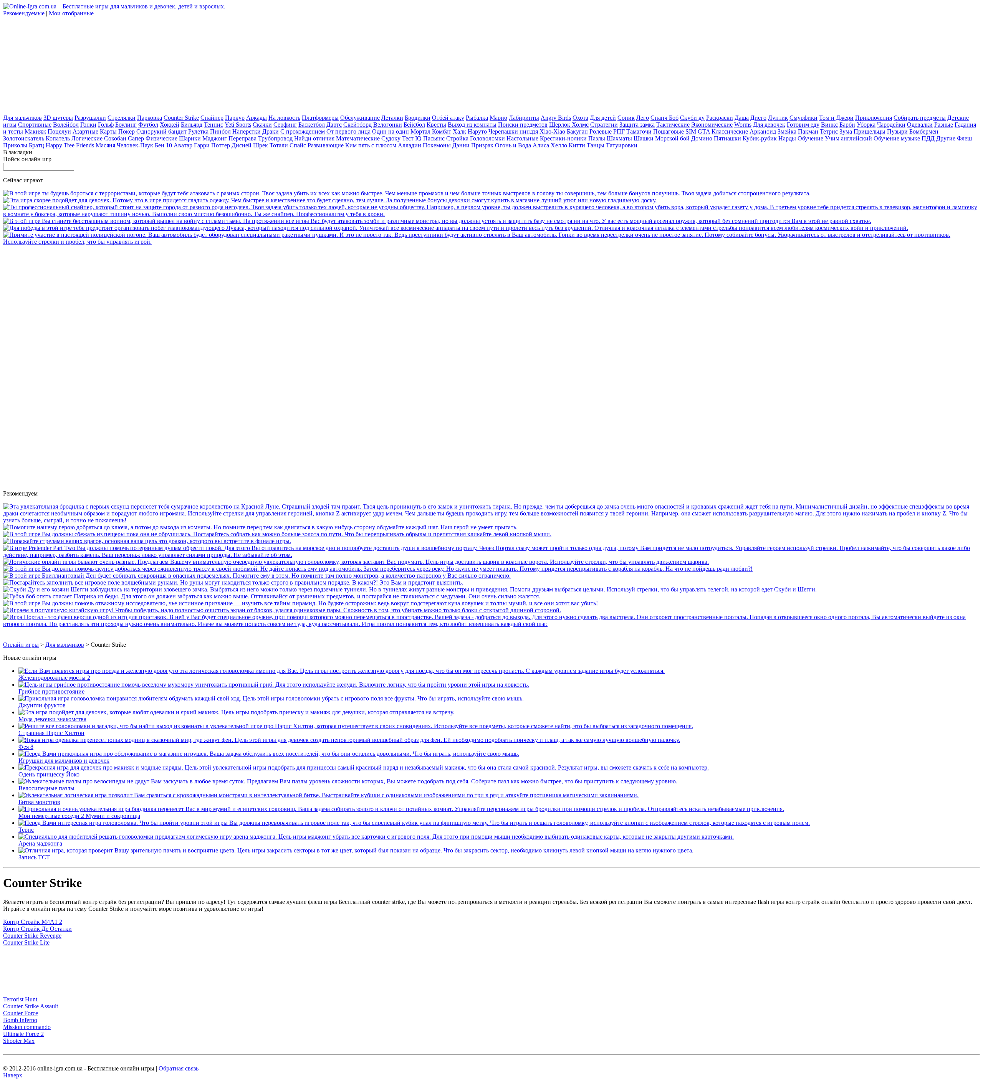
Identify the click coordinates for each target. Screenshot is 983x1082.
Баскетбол (311, 124)
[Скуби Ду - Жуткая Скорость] (410, 589)
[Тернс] (414, 822)
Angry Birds (556, 117)
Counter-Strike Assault (30, 1006)
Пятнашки (727, 138)
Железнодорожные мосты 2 (54, 677)
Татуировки (621, 145)
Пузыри (897, 131)
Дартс (334, 124)
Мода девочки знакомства (52, 719)
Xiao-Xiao (552, 131)
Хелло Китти (568, 145)
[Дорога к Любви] (378, 568)
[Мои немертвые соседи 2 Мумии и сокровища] (401, 809)
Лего (642, 117)
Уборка (866, 124)
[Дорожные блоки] (356, 561)
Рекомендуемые (24, 13)
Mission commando (27, 1027)
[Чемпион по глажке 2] (330, 200)
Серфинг (285, 124)
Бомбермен (923, 131)
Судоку (390, 138)
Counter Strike (181, 117)
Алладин (409, 145)
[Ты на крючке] (271, 596)
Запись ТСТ (34, 857)
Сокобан (115, 138)
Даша (742, 117)
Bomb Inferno (20, 1020)
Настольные (522, 138)
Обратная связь (179, 1068)
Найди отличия (314, 138)
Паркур (235, 117)
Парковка (149, 117)
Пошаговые (668, 131)
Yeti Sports (238, 124)
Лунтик (778, 117)
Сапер (136, 138)
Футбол (148, 124)
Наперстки (246, 131)
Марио (498, 117)
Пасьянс (434, 138)
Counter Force (20, 1013)
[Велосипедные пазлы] (347, 781)
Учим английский (848, 138)
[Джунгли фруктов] (271, 698)
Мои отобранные (71, 13)
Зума (845, 131)
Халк (459, 131)
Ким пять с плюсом (370, 145)
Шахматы (619, 138)
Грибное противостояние (51, 691)
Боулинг (126, 124)
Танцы (595, 145)
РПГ (619, 131)
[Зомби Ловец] (437, 221)
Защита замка (637, 124)
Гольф (106, 124)
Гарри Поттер (212, 145)
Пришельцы (869, 131)
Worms (742, 124)
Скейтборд (357, 124)
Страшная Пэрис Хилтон (51, 733)
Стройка (457, 138)
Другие (945, 138)
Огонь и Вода (513, 145)
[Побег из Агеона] (455, 228)
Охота (580, 117)
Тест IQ (412, 138)
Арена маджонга (40, 843)
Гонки (88, 124)
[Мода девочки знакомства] (236, 712)
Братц (36, 145)
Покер (126, 131)
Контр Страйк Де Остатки (37, 928)
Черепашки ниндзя (513, 131)
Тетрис (829, 131)
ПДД (928, 138)
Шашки (644, 138)
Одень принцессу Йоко (48, 774)
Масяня (105, 145)
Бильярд (191, 124)
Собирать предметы (920, 117)
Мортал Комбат (430, 131)
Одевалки (920, 124)
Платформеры (320, 117)
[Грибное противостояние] (273, 684)
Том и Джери (836, 117)
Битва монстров (39, 802)
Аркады (256, 117)
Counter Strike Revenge (32, 935)
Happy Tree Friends (70, 145)
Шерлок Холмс (569, 124)
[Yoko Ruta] (260, 527)
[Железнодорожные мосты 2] (341, 670)
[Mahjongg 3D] (282, 610)
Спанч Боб (664, 117)
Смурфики (803, 117)
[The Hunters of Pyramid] (300, 603)
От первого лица (348, 131)
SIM (690, 131)
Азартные (85, 131)
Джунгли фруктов (42, 705)
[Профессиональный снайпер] (491, 214)
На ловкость (284, 117)
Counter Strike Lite (26, 942)
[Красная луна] (491, 520)
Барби (847, 124)
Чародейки (891, 124)
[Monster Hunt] (147, 541)
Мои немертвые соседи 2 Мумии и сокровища (79, 816)
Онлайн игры (21, 644)
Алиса (541, 145)
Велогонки (387, 124)
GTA (704, 131)
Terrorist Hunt (20, 999)
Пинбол (220, 131)
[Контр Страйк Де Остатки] (407, 193)
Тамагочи (639, 131)
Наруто (477, 131)
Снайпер (211, 117)
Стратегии (604, 124)
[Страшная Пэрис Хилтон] (355, 726)
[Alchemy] (233, 582)
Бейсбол (414, 124)
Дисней (242, 145)
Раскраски (719, 117)
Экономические (712, 124)
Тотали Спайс (288, 145)
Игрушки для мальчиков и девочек (63, 760)
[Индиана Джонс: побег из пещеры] (277, 534)
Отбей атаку (448, 117)
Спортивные (34, 124)
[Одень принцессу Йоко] (363, 767)
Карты (108, 131)
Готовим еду (803, 124)
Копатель (58, 138)
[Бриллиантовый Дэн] (257, 575)
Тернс (26, 829)
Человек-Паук (135, 145)
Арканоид (763, 131)
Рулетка (198, 131)
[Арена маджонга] (376, 836)
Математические (358, 138)
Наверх (12, 1075)
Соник (626, 117)
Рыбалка (477, 117)
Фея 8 (25, 746)
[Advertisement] (60, 65)
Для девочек (769, 124)
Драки (270, 131)
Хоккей (169, 124)
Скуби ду (692, 117)
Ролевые (600, 131)
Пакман (808, 131)
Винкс (829, 124)
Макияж (35, 131)
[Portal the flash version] (491, 624)
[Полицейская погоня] (491, 241)
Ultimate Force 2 (23, 1034)
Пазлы (596, 138)
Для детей (603, 117)
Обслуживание (360, 117)
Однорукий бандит (161, 131)
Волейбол (66, 124)
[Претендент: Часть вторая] (491, 555)
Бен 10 (163, 145)
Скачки (262, 124)
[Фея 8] (349, 740)
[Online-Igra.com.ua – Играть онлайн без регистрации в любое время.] (114, 6)
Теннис (213, 124)
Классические (730, 131)
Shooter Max (19, 1040)
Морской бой (672, 138)
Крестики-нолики (563, 138)
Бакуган (577, 131)
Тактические (673, 124)
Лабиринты (524, 117)
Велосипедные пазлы (46, 788)
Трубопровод (275, 138)
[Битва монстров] (328, 795)
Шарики (190, 138)
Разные (943, 124)
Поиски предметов (523, 124)
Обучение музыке (897, 138)
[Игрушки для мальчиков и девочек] (268, 753)
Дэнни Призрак (472, 145)
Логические (87, 138)
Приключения (873, 117)
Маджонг (214, 138)
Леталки (392, 117)
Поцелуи (59, 131)
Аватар (183, 145)
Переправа (242, 138)
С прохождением (302, 131)
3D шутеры (58, 117)
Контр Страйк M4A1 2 (32, 921)
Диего (758, 117)
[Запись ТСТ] (355, 850)
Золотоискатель (23, 138)
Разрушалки (90, 117)
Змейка (787, 131)
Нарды (787, 138)
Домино (701, 138)
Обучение (810, 138)
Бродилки (417, 117)
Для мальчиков (22, 117)
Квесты (436, 124)
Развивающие (326, 145)
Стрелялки (122, 117)
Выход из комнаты (472, 124)
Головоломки (487, 138)
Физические (161, 138)
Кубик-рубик (760, 138)
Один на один (390, 131)
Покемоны (437, 145)
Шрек (260, 145)
